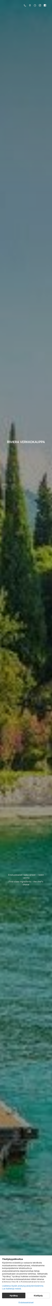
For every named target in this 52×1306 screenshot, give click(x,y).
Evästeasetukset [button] (26, 1302)
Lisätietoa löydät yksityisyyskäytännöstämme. (23, 1286)
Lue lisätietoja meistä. (11, 1288)
